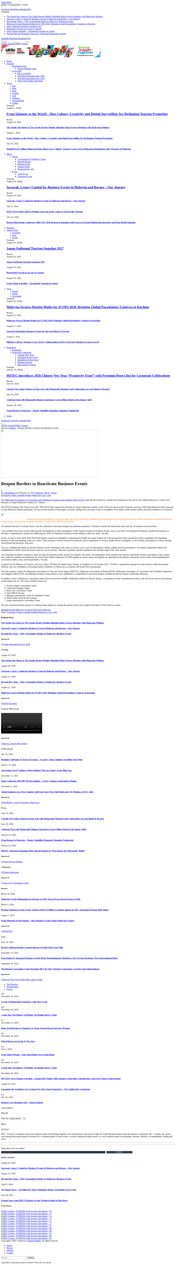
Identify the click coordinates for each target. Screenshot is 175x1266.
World (14, 294)
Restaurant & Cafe (25, 169)
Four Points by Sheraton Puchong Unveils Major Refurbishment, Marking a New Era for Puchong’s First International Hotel (59, 958)
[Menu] (2, 423)
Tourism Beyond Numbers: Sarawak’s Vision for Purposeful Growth (36, 34)
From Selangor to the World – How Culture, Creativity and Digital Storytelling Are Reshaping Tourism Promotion (87, 114)
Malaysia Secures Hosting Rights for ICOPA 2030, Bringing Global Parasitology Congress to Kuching (51, 24)
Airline (15, 103)
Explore (15, 93)
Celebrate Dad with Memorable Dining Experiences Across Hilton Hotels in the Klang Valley (49, 400)
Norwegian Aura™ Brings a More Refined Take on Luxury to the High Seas (36, 770)
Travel (9, 83)
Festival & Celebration (21, 352)
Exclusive (16, 233)
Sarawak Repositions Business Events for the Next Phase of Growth (38, 331)
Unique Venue (24, 166)
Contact (10, 1253)
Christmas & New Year (27, 357)
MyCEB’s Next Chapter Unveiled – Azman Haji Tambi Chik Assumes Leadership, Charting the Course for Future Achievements (61, 1078)
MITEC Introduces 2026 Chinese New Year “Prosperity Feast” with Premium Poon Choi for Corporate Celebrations (88, 375)
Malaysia (46, 610)
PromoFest (11, 347)
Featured (10, 64)
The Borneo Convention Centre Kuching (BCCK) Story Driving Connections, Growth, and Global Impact (50, 969)
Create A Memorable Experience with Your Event (24, 1002)
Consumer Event (25, 176)
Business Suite (24, 164)
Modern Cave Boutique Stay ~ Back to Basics (22, 1102)
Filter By (5, 1118)
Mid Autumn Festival (27, 365)
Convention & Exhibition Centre (32, 159)
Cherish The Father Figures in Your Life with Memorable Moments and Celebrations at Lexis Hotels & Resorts (58, 389)
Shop (14, 91)
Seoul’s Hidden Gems (27, 68)
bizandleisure (10, 493)
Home (9, 61)
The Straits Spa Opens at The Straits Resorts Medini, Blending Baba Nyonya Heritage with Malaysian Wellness (55, 16)
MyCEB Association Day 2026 (31, 76)
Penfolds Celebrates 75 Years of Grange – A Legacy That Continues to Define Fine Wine (41, 759)
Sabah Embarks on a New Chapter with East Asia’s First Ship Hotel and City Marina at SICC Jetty (47, 792)
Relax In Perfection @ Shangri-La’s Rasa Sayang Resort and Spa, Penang (35, 1028)
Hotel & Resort (24, 162)
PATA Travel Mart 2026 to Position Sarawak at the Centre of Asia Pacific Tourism (45, 211)
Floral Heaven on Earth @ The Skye (18, 1041)
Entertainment (18, 100)
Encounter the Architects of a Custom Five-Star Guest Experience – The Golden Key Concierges (45, 1089)
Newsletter (16, 296)
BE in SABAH (24, 73)
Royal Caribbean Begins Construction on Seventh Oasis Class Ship (32, 947)
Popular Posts (12, 987)
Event (14, 171)
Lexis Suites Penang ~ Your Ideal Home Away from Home (27, 1054)
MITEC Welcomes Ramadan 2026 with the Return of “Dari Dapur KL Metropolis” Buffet (43, 851)
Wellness (16, 98)
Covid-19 (28, 610)
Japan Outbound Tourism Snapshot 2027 (24, 26)
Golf (14, 96)
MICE (9, 154)
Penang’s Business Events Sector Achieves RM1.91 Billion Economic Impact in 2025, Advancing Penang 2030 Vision (54, 910)
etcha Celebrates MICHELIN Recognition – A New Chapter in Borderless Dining (38, 781)
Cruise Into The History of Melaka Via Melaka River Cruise (29, 1015)
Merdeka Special (25, 362)
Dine (14, 88)
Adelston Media (34, 1241)
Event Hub (16, 71)
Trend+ (15, 237)
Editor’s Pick (12, 230)
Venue (15, 157)
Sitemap (10, 1250)
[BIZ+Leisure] (14, 44)
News (9, 289)
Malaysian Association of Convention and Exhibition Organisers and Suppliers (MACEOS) (44, 500)
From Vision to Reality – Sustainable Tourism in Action (30, 31)
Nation (15, 291)
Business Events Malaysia (12, 610)
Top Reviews (12, 984)
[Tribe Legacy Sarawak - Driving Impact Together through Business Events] (51, 56)
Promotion (16, 350)
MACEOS (37, 610)
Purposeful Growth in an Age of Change (24, 29)
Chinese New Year (26, 355)
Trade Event (23, 174)
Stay (14, 86)
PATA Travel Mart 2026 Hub (30, 81)
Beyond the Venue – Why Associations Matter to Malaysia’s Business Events (40, 21)
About (9, 1245)
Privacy (10, 1248)
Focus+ (10, 989)
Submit (31, 1258)
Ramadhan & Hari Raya (28, 360)
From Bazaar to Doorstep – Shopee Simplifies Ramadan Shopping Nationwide (43, 410)
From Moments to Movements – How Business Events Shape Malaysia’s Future (37, 920)
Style (14, 235)
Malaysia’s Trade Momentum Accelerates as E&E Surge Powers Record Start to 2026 (40, 899)
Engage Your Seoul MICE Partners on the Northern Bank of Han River (34, 1200)
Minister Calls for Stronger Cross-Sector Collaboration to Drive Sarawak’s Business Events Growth (53, 342)
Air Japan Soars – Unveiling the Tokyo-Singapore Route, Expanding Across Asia (38, 1190)
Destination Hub (19, 66)
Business (10, 228)
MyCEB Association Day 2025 (31, 78)
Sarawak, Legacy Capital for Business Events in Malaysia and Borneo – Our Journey (43, 19)
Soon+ (9, 416)
